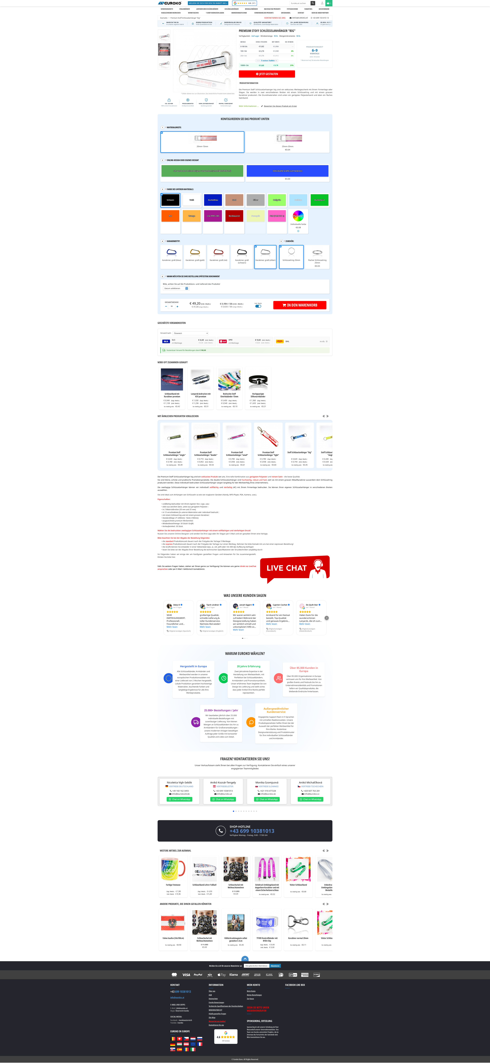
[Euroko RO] (186, 1049)
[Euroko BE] (172, 1038)
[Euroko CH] (179, 1038)
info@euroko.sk (268, 793)
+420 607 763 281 (311, 790)
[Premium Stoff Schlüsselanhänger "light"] (268, 436)
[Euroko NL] (193, 1038)
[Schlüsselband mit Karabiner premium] (172, 379)
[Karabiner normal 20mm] (298, 922)
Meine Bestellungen (254, 995)
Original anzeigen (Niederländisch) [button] (307, 630)
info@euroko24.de (181, 793)
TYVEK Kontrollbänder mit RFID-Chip (267, 939)
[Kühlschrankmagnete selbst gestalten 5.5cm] (235, 922)
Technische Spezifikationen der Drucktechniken (226, 1006)
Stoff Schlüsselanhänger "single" (331, 453)
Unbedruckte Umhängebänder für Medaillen (329, 887)
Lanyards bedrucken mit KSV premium (201, 395)
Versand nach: (165, 333)
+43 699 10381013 (224, 790)
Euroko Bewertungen (216, 1002)
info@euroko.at (224, 793)
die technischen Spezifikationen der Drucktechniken (226, 549)
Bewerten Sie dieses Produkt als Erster (280, 106)
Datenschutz (213, 998)
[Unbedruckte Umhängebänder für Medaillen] (329, 869)
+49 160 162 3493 (180, 790)
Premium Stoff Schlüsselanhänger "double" (205, 453)
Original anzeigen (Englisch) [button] (213, 631)
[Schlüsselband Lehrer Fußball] (204, 869)
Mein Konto (251, 991)
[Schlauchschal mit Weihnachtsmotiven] (235, 869)
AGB (210, 995)
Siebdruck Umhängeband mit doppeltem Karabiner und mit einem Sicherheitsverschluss (267, 887)
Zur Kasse (250, 998)
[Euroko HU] (179, 1044)
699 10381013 (180, 991)
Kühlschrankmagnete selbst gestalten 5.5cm (235, 939)
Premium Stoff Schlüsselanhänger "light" (268, 453)
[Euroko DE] (172, 1044)
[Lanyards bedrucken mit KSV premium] (201, 379)
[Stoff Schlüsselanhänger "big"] (299, 436)
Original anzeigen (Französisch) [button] (274, 630)
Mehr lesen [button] (172, 626)
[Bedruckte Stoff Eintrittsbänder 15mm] (229, 379)
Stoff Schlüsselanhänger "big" (299, 452)
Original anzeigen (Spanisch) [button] (180, 631)
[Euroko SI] (199, 1038)
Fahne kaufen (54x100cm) (173, 938)
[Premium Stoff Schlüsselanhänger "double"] (205, 436)
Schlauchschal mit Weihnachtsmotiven (236, 886)
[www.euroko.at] (169, 3)
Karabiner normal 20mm (298, 938)
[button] (163, 618)
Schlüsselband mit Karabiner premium (172, 395)
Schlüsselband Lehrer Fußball (204, 884)
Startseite (163, 18)
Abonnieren (275, 966)
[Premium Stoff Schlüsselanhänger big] (164, 63)
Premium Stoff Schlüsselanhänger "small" (237, 453)
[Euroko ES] (179, 1049)
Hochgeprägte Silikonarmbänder (258, 395)
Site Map (212, 1017)
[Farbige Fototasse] (173, 869)
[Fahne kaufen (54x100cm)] (173, 922)
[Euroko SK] (172, 1049)
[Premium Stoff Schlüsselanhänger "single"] (174, 436)
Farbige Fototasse (173, 884)
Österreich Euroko (182, 1010)
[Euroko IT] (193, 1049)
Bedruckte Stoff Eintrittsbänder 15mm (229, 395)
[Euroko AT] (186, 1044)
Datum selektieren (172, 288)
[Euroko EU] (193, 1044)
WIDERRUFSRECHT (215, 1010)
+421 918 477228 (268, 790)
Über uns (212, 991)
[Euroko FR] (199, 1044)
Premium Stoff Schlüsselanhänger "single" (174, 453)
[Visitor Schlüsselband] (298, 869)
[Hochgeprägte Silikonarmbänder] (258, 379)
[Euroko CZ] (186, 1038)
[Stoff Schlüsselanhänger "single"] (330, 436)
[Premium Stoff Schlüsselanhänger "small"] (237, 436)
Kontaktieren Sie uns (216, 1025)
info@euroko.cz (311, 793)
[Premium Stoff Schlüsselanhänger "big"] (164, 35)
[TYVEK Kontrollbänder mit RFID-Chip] (267, 922)
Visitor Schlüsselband (298, 884)
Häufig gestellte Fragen (217, 1013)
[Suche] (313, 3)
